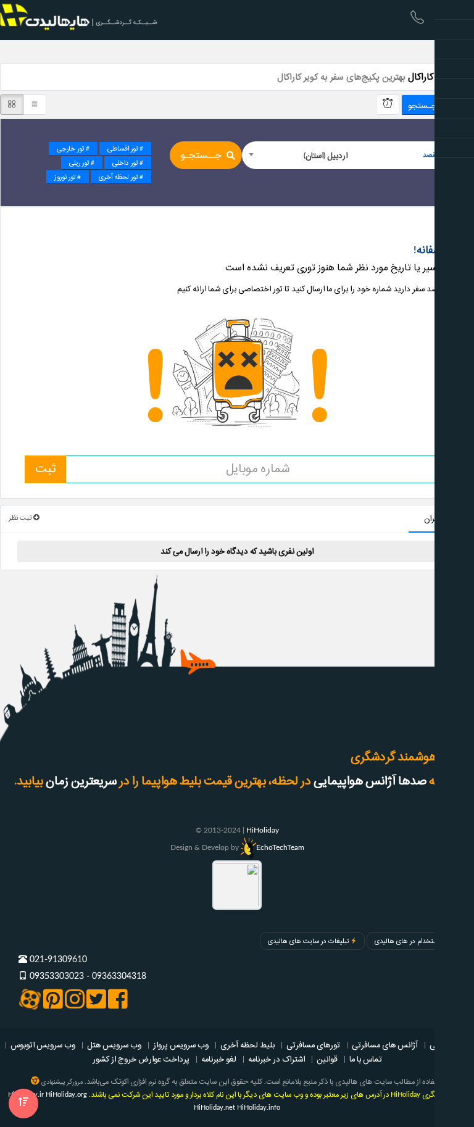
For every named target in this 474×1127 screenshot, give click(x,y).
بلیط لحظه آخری (247, 1045)
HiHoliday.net (214, 1107)
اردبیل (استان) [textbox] (325, 155)
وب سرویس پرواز (181, 1045)
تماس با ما (365, 1059)
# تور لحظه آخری (121, 177)
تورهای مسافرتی (313, 1045)
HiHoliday (262, 830)
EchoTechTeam (280, 847)
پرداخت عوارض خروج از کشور (141, 1059)
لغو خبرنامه (218, 1059)
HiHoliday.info (258, 1107)
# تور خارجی (73, 149)
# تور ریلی (81, 163)
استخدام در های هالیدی (407, 941)
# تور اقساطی (125, 149)
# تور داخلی (127, 163)
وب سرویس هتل (114, 1045)
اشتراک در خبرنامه (276, 1059)
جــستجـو (201, 155)
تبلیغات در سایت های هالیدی (308, 941)
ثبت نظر (21, 518)
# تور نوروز (67, 177)
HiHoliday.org (66, 1094)
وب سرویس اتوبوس (42, 1045)
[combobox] (349, 155)
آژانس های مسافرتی (385, 1045)
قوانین (327, 1059)
